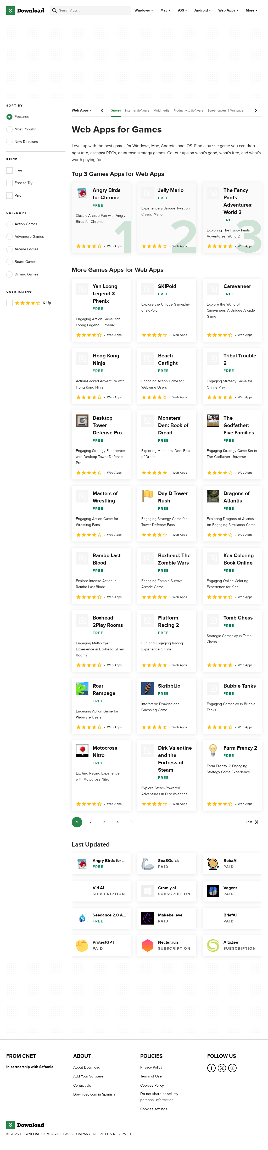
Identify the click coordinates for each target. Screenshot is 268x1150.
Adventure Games (29, 236)
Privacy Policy (151, 1067)
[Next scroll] (255, 110)
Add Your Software (88, 1076)
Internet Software (137, 110)
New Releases (26, 142)
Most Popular (25, 129)
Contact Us (82, 1085)
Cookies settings (153, 1109)
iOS (181, 10)
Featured (22, 116)
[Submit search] (54, 10)
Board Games (26, 261)
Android (201, 10)
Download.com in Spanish (94, 1094)
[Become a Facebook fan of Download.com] (211, 1068)
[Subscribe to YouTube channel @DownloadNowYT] (232, 1068)
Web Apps (226, 10)
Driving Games (26, 274)
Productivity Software (188, 110)
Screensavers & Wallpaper (226, 110)
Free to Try (23, 183)
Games (116, 111)
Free (18, 170)
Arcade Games (26, 249)
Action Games (26, 224)
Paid (18, 195)
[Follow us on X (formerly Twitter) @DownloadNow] (222, 1068)
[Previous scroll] (102, 110)
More (250, 10)
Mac (164, 10)
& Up (47, 303)
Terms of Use (151, 1076)
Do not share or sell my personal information (159, 1097)
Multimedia (161, 110)
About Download (86, 1067)
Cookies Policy (152, 1085)
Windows (142, 10)
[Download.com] (25, 10)
